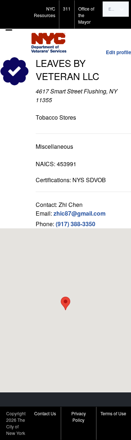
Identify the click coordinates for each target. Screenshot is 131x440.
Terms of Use (113, 413)
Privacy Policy (78, 416)
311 (67, 8)
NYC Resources (44, 11)
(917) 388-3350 (75, 224)
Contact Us (45, 413)
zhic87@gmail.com (79, 213)
